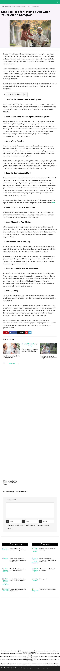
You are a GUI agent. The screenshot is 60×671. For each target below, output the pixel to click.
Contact (26, 668)
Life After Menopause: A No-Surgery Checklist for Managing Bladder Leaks (18, 560)
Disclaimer (32, 668)
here (53, 203)
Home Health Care (8, 6)
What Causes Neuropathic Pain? (47, 589)
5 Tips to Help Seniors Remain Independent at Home (10, 482)
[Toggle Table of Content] (24, 94)
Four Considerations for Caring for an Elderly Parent (48, 357)
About (20, 668)
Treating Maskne (43, 579)
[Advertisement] (15, 610)
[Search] (57, 2)
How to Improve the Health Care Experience (11, 356)
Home (2, 6)
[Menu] (2, 2)
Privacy (39, 668)
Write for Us (45, 668)
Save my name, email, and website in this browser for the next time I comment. (28, 525)
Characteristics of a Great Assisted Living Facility (30, 350)
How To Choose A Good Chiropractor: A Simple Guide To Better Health (47, 560)
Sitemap (52, 668)
